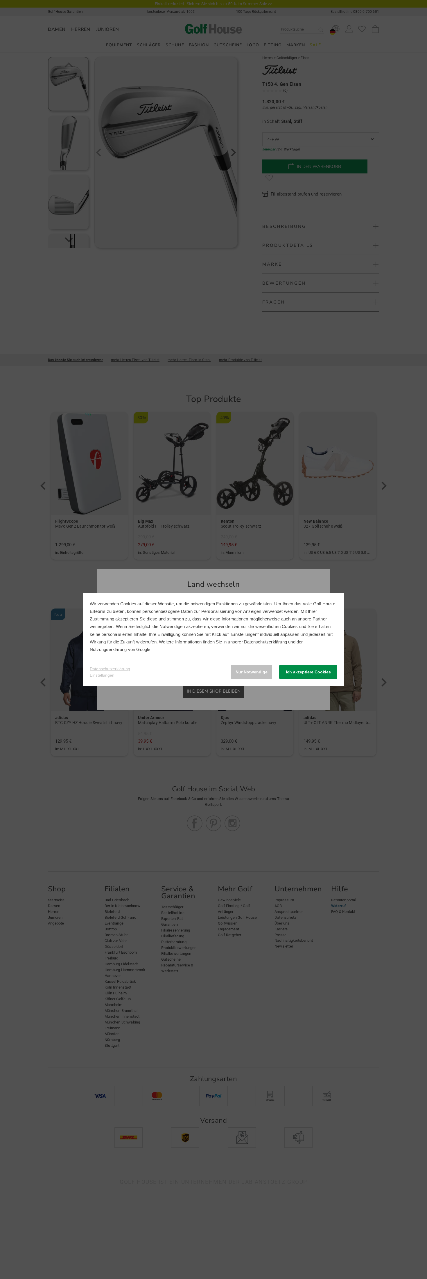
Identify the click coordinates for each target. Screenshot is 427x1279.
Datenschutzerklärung (265, 641)
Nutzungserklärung (108, 649)
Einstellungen (102, 675)
